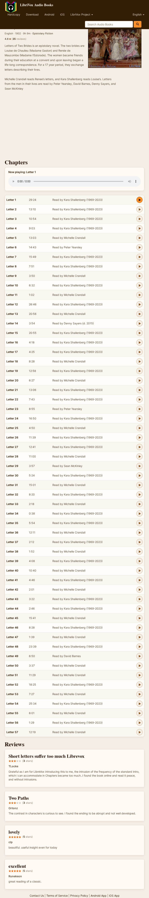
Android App (99, 895)
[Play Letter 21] (139, 390)
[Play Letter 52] (139, 685)
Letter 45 (12, 618)
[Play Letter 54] (139, 704)
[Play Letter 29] (139, 466)
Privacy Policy (79, 895)
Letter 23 (12, 408)
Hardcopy (14, 14)
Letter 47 (12, 637)
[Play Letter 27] (139, 447)
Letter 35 (12, 523)
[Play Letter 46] (139, 627)
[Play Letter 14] (139, 323)
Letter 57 (12, 732)
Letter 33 (12, 504)
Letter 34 (12, 513)
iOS (62, 14)
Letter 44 (12, 608)
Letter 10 (12, 285)
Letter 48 (12, 646)
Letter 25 (12, 428)
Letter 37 (12, 542)
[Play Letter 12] (139, 304)
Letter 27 (12, 447)
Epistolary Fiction (43, 33)
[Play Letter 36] (139, 532)
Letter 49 (12, 656)
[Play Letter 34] (139, 513)
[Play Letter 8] (139, 266)
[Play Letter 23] (139, 409)
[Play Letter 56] (139, 723)
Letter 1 (11, 199)
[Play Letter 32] (139, 494)
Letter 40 (12, 570)
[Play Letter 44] (139, 608)
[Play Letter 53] (139, 694)
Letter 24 (12, 418)
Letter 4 (11, 228)
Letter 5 (11, 237)
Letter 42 (12, 589)
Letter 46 (12, 627)
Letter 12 (12, 304)
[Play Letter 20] (139, 380)
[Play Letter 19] (139, 371)
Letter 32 (12, 494)
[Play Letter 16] (139, 342)
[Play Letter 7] (139, 257)
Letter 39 (12, 561)
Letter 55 (12, 713)
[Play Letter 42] (139, 589)
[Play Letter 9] (139, 276)
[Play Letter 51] (139, 675)
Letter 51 (12, 675)
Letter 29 (12, 466)
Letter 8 (11, 266)
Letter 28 (12, 456)
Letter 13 (12, 313)
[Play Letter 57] (139, 732)
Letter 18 (12, 361)
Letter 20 (12, 380)
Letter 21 (12, 389)
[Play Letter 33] (139, 504)
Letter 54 (12, 703)
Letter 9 (11, 275)
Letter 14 (12, 323)
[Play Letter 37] (139, 542)
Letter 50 (12, 665)
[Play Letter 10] (139, 285)
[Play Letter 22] (139, 399)
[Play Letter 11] (139, 295)
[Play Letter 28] (139, 456)
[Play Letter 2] (139, 209)
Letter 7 (11, 256)
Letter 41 (12, 580)
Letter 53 (12, 694)
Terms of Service (57, 895)
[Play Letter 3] (139, 219)
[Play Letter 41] (139, 580)
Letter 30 (12, 475)
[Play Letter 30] (139, 475)
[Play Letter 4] (139, 228)
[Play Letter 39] (139, 561)
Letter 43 (12, 599)
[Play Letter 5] (139, 238)
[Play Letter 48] (139, 646)
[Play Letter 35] (139, 523)
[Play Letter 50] (139, 665)
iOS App (114, 895)
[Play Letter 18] (139, 361)
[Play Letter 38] (139, 551)
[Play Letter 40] (139, 570)
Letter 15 (12, 332)
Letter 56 (12, 722)
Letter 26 (12, 437)
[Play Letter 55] (139, 713)
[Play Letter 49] (139, 656)
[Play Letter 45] (139, 618)
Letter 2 (11, 209)
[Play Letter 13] (139, 314)
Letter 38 (12, 551)
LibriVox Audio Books (36, 4)
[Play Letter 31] (139, 485)
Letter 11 (11, 294)
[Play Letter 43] (139, 599)
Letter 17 (12, 351)
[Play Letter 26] (139, 437)
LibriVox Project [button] (80, 14)
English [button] (137, 14)
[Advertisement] (74, 126)
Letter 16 (12, 342)
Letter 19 (12, 370)
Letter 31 (12, 485)
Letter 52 (12, 684)
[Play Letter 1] (139, 200)
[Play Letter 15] (139, 333)
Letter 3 (11, 218)
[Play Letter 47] (139, 637)
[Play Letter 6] (139, 247)
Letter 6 (11, 247)
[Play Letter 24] (139, 418)
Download (32, 14)
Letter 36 (12, 532)
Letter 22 (12, 399)
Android (49, 14)
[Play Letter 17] (139, 352)
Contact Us (37, 895)
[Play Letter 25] (139, 428)
